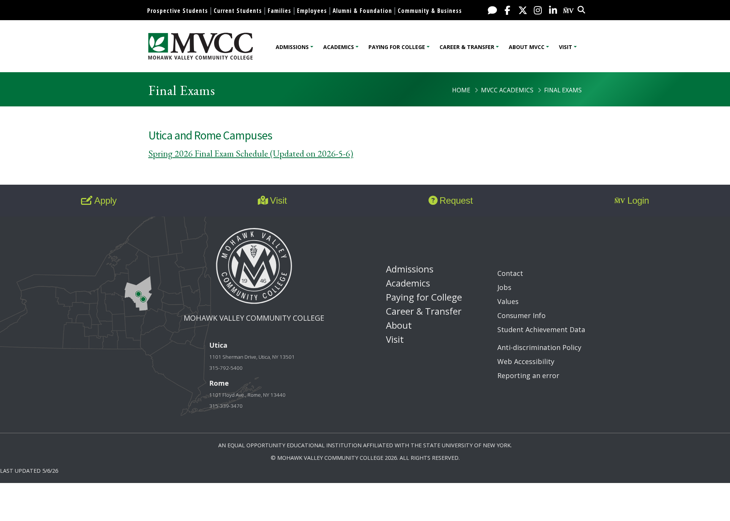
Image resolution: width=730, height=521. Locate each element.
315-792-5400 (226, 367)
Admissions (292, 47)
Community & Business (430, 10)
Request (456, 200)
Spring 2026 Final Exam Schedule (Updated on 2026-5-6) (250, 153)
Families (279, 10)
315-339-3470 (226, 405)
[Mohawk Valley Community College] (200, 46)
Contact (510, 273)
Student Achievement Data (541, 329)
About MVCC (526, 47)
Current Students (238, 10)
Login (638, 200)
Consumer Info (521, 315)
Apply (105, 200)
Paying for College (396, 47)
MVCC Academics (507, 90)
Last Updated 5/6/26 (29, 470)
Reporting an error (528, 375)
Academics (338, 47)
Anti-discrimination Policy (539, 347)
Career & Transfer (467, 47)
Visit (565, 47)
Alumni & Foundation (362, 10)
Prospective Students (177, 10)
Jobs (504, 287)
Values (508, 301)
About (399, 325)
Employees (312, 10)
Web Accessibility (525, 361)
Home (461, 90)
